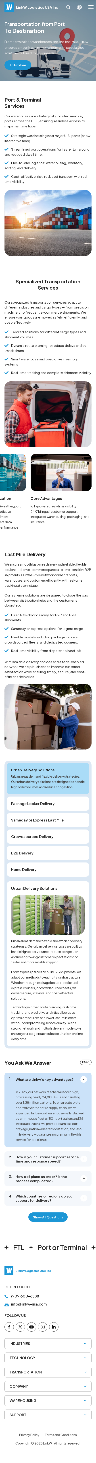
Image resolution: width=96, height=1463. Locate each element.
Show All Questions (48, 1217)
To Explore (18, 65)
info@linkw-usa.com (29, 1304)
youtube (31, 1327)
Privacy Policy (29, 1435)
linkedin (53, 1327)
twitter (20, 1327)
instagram (42, 1327)
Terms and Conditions (61, 1435)
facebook (9, 1327)
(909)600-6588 (25, 1296)
